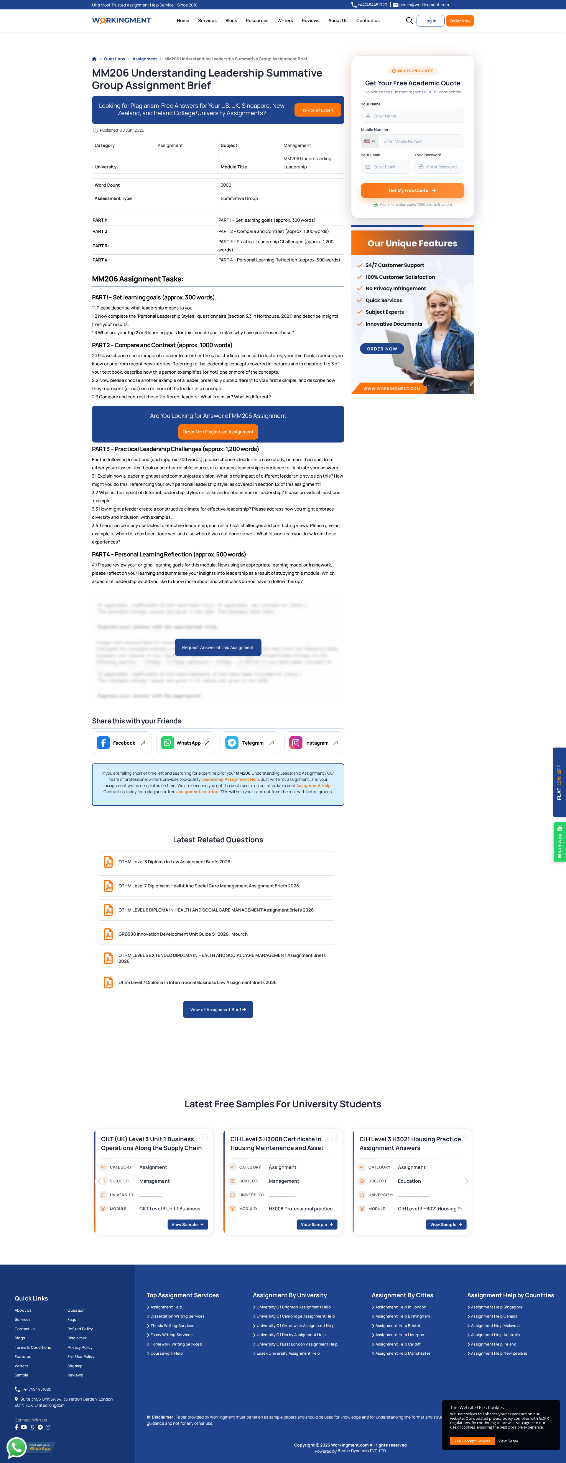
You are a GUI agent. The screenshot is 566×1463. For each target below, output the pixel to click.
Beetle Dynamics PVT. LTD (362, 1450)
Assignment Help (166, 1307)
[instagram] (48, 1427)
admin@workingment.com (424, 4)
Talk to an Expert (318, 110)
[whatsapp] (32, 1427)
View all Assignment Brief (216, 1009)
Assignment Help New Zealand (499, 1353)
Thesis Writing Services (173, 1325)
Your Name (371, 104)
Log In (430, 21)
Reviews (311, 20)
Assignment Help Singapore (497, 1307)
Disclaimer (77, 1338)
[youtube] (24, 1427)
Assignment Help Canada (494, 1316)
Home (183, 20)
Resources (257, 20)
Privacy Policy (80, 1347)
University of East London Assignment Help (297, 1344)
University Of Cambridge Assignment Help (296, 1316)
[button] (409, 20)
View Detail (508, 1441)
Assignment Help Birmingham (403, 1316)
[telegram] (40, 1427)
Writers (285, 20)
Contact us (368, 20)
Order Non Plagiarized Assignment (218, 432)
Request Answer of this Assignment (218, 647)
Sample (21, 1375)
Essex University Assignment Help (288, 1353)
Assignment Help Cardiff (398, 1344)
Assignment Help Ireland (493, 1344)
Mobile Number (375, 129)
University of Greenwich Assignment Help (296, 1325)
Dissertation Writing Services (178, 1316)
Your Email (370, 155)
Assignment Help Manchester (403, 1353)
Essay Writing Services (171, 1334)
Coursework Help (167, 1353)
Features (23, 1356)
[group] (153, 1183)
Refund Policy (80, 1328)
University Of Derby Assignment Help (291, 1334)
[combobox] (370, 141)
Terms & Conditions (33, 1347)
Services (207, 20)
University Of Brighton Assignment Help (294, 1307)
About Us (338, 20)
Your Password (427, 155)
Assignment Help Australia (495, 1334)
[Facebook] (16, 1427)
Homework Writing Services (176, 1344)
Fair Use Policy (81, 1356)
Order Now (460, 21)
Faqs (72, 1319)
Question (76, 1310)
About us (23, 1310)
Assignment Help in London (401, 1307)
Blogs (231, 20)
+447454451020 (372, 4)
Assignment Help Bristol (398, 1325)
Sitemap (75, 1365)
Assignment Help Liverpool (400, 1334)
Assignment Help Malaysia (495, 1325)
